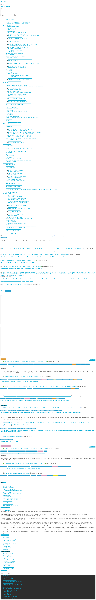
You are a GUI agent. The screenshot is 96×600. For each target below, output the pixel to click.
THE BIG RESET (12, 174)
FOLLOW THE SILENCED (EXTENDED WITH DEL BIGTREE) (22, 44)
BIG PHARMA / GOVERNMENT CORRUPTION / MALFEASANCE (21, 226)
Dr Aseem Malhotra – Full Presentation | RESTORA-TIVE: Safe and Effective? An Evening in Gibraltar (23, 453)
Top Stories (54, 398)
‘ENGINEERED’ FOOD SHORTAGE (16, 199)
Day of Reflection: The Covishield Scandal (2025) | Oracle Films (15, 287)
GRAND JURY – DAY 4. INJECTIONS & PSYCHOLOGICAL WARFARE (24, 132)
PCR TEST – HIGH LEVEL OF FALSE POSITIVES (17, 23)
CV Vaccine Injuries (3, 237)
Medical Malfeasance (33, 398)
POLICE (7, 154)
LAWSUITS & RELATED (11, 139)
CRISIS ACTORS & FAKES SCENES (11, 499)
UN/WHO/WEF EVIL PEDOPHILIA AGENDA (16, 151)
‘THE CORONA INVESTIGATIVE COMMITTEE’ (19, 136)
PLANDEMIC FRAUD (8, 163)
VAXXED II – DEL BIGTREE (15, 50)
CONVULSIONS (12, 28)
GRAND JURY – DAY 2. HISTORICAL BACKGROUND (21, 129)
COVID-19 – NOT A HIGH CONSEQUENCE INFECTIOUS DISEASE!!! (22, 117)
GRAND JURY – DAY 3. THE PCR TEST (17, 130)
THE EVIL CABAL (10, 224)
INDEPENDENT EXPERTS (12, 105)
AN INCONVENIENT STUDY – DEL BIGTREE (19, 45)
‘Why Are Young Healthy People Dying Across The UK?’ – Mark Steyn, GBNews (18, 262)
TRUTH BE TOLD (10, 54)
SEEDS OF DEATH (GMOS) (14, 122)
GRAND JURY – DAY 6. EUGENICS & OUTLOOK (19, 135)
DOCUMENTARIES (10, 31)
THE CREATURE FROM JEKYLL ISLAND (18, 214)
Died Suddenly (39, 475)
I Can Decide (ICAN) (7, 556)
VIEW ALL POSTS (92, 359)
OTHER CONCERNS (13, 60)
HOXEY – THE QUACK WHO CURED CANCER (19, 92)
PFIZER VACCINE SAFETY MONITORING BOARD (20, 59)
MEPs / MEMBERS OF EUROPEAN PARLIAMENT (17, 147)
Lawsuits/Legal (60, 410)
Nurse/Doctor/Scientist (42, 398)
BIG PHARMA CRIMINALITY (13, 116)
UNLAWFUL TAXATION (11, 161)
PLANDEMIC (11, 169)
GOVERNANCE (7, 144)
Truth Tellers (58, 398)
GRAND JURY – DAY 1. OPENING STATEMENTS (19, 127)
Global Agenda (43, 410)
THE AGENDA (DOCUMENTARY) (16, 196)
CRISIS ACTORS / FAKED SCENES (14, 185)
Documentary (2, 439)
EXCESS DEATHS (10, 113)
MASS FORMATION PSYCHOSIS (13, 186)
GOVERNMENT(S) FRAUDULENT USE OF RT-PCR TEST (19, 22)
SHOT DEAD (11, 40)
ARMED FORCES (10, 155)
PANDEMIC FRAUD (8, 496)
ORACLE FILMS (9, 114)
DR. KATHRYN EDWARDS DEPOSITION (17, 67)
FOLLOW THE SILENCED (14, 42)
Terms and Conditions (12, 598)
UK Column (5, 558)
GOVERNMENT (9, 145)
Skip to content (4, 1)
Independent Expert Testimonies (9, 543)
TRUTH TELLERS (10, 69)
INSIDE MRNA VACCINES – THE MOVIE (18, 47)
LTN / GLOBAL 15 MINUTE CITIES (16, 204)
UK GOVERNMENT (7, 501)
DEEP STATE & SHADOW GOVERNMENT (16, 227)
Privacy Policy (4, 598)
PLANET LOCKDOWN (13, 171)
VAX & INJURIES (7, 25)
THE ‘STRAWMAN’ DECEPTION (13, 125)
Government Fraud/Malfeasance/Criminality (18, 398)
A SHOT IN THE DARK (13, 41)
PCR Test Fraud (6, 537)
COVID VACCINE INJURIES (12, 26)
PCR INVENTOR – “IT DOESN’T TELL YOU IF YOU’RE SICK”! (20, 20)
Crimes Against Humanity (26, 410)
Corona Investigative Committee (9, 553)
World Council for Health (8, 562)
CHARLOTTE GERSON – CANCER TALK (18, 101)
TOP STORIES (6, 485)
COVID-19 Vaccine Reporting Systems (11, 539)
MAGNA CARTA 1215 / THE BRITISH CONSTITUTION (18, 160)
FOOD (7, 120)
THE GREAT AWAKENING (14, 179)
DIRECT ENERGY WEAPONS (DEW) (17, 223)
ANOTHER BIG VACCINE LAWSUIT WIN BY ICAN (20, 79)
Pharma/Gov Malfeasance (48, 398)
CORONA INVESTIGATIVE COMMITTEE (12, 493)
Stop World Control (7, 564)
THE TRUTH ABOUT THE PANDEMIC (17, 176)
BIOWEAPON (9, 72)
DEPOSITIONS (9, 64)
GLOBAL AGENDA (7, 193)
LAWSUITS (5, 502)
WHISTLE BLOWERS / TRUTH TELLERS (15, 104)
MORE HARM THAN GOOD (15, 37)
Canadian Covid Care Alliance (9, 559)
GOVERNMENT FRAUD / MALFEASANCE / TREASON (19, 148)
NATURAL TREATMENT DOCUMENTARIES (16, 85)
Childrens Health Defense (8, 567)
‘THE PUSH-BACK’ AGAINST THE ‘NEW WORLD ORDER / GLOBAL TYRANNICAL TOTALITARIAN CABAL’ (32, 189)
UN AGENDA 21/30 (12, 207)
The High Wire (6, 555)
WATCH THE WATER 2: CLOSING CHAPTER (18, 75)
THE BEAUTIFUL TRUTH (14, 97)
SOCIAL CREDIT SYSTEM (14, 211)
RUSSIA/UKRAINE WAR (11, 233)
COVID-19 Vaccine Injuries (9, 540)
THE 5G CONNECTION (11, 192)
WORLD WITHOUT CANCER (15, 95)
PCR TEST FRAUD (7, 18)
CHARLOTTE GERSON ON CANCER (17, 100)
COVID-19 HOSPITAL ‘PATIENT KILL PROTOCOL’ (17, 111)
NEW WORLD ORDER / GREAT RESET (17, 205)
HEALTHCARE (6, 82)
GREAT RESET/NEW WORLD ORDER (12, 498)
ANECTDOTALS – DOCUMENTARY (16, 34)
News (37, 398)
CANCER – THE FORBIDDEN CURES (17, 94)
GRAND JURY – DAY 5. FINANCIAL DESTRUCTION (20, 133)
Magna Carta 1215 (7, 547)
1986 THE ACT (11, 51)
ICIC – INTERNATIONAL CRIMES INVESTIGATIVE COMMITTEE (21, 138)
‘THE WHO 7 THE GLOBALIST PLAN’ (17, 173)
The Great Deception (5, 6)
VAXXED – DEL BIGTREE (14, 48)
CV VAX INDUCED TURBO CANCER (14, 62)
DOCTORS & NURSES (8, 487)
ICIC (7, 182)
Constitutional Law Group (8, 568)
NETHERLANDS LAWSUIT (14, 81)
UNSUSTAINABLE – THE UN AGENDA (17, 198)
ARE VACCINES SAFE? (11, 57)
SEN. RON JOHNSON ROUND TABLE (15, 53)
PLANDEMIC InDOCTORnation (15, 170)
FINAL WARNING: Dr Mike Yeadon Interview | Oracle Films (14, 478)
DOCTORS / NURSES (11, 107)
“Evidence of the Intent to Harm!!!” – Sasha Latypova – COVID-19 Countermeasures (19, 381)
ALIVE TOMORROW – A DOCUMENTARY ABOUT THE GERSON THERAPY (26, 86)
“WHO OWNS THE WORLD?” (13, 230)
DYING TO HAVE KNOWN (14, 89)
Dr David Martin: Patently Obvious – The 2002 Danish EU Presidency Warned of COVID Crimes (21, 468)
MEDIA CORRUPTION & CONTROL (14, 183)
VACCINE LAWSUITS (11, 76)
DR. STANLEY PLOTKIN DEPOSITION (17, 66)
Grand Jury (5, 549)
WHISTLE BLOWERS (8, 492)
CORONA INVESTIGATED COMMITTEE (15, 180)
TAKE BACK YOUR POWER (15, 217)
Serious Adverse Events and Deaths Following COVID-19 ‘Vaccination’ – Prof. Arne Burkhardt (21, 268)
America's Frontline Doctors (9, 561)
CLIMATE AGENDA (10, 220)
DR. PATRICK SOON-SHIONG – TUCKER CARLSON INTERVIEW (23, 63)
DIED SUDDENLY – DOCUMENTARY (17, 32)
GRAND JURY (9, 126)
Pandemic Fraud (56, 475)
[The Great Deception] (6, 510)
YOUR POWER (6, 123)
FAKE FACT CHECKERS (11, 190)
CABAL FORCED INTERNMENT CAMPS (17, 202)
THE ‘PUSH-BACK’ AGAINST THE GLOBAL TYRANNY (19, 218)
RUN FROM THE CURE (13, 91)
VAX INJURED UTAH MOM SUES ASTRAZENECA (20, 78)
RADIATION (9, 119)
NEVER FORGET (10, 166)
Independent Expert (26, 398)
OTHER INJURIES (12, 29)
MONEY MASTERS (12, 215)
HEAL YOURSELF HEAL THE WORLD (17, 98)
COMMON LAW (9, 157)
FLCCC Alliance (6, 565)
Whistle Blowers (6, 541)
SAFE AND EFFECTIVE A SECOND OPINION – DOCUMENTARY (23, 35)
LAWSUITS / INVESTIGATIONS (13, 188)
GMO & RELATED (10, 110)
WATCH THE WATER (13, 73)
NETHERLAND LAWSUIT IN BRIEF (16, 142)
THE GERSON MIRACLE (14, 88)
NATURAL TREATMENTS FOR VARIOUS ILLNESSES (18, 103)
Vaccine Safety (11, 439)
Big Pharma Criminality (4, 410)
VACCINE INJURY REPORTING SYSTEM (15, 56)
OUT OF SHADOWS (13, 212)
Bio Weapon (20, 410)
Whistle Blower (63, 398)
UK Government (6, 546)
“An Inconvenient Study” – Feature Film (9, 441)
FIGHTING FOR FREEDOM (14, 177)
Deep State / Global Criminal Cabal (35, 410)
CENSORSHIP (9, 70)
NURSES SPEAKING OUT (12, 108)
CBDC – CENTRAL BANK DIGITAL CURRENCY (17, 149)
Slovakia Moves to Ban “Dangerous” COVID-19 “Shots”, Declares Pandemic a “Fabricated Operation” (23, 366)
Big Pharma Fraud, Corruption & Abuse (6, 398)
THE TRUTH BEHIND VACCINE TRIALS (17, 38)
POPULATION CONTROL (14, 210)
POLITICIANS (9, 152)
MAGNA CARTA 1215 (8, 504)
